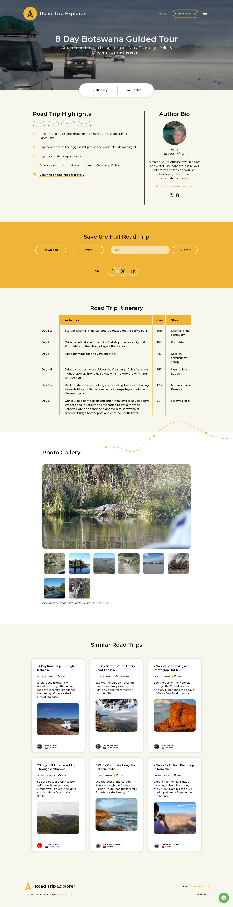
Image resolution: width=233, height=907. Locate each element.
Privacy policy (203, 894)
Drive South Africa (65, 894)
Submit (185, 250)
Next (188, 455)
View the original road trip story (61, 174)
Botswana (39, 124)
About (163, 13)
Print (88, 250)
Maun (77, 156)
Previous (180, 455)
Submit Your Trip (185, 13)
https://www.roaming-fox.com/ (174, 186)
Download (50, 250)
